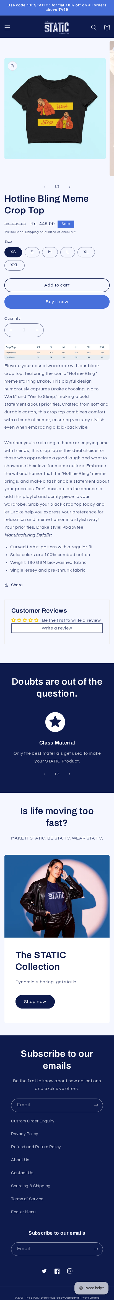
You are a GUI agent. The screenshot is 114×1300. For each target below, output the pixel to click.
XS (13, 252)
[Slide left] (44, 187)
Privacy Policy (24, 1134)
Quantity (12, 319)
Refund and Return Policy (36, 1147)
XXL (15, 265)
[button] (7, 27)
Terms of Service (27, 1199)
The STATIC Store (36, 1298)
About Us (20, 1160)
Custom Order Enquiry (33, 1121)
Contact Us (22, 1173)
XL (86, 252)
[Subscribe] (96, 1105)
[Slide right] (69, 187)
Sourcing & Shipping (31, 1186)
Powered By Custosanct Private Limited (73, 1298)
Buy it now (57, 302)
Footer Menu (23, 1212)
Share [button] (17, 585)
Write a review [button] (57, 628)
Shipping (32, 232)
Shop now (35, 1001)
